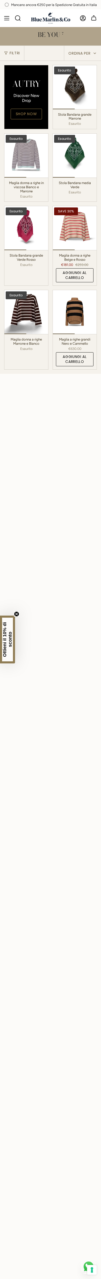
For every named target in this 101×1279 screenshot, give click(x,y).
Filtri (15, 53)
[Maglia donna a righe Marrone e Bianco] (26, 312)
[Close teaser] (16, 614)
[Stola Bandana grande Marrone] (75, 87)
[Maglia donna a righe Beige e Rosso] (75, 228)
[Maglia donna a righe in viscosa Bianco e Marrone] (26, 156)
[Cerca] (17, 18)
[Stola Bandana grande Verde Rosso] (26, 228)
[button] (7, 639)
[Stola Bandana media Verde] (75, 156)
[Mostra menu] (7, 18)
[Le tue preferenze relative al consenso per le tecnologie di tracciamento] (92, 1270)
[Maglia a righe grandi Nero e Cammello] (75, 312)
